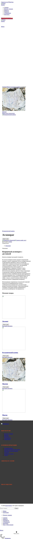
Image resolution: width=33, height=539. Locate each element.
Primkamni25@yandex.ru (7, 475)
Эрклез (6, 455)
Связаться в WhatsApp (7, 18)
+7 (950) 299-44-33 (6, 0)
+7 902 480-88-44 (5, 469)
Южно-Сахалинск (11, 86)
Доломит (5, 321)
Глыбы (18, 86)
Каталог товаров (8, 433)
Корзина (6, 435)
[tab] (18, 245)
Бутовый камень (8, 448)
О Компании (7, 438)
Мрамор (4, 111)
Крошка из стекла (9, 453)
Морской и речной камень (11, 451)
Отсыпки (6, 452)
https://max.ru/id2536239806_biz (9, 501)
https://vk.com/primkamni (7, 491)
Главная (4, 86)
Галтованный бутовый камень (12, 449)
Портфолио (7, 439)
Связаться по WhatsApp (7, 2)
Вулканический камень (8, 231)
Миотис (4, 415)
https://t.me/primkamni (6, 496)
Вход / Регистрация (8, 524)
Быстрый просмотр (7, 326)
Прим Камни (8, 505)
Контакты (6, 436)
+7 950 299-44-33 (5, 467)
